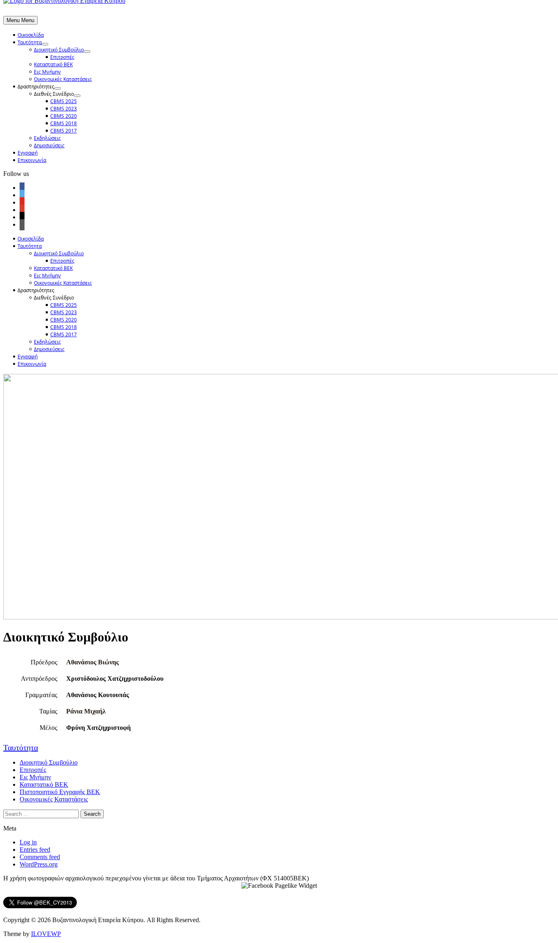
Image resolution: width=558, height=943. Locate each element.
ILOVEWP (46, 933)
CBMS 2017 (63, 130)
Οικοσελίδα (31, 35)
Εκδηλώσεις (47, 138)
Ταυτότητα (30, 42)
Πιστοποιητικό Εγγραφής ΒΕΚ (60, 791)
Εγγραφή (28, 152)
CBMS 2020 (63, 116)
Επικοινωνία (32, 160)
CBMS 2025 (63, 101)
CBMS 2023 (63, 108)
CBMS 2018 (63, 123)
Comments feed (40, 856)
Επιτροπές (62, 57)
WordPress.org (39, 864)
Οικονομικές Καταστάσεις (63, 79)
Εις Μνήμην (47, 71)
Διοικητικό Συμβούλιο (59, 49)
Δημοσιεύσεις (49, 145)
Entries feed (35, 849)
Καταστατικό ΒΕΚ (53, 64)
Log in (28, 842)
